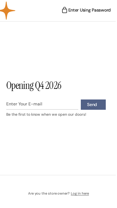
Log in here (78, 193)
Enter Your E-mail (24, 104)
